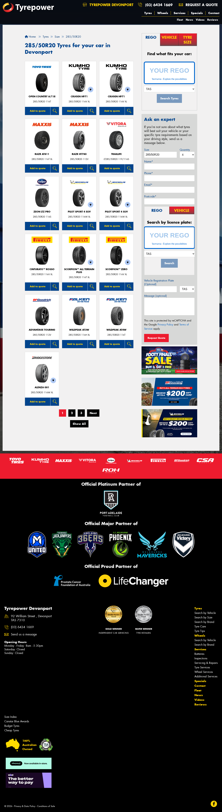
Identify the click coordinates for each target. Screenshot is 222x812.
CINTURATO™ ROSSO (42, 269)
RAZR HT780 (79, 154)
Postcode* (150, 196)
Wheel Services (203, 672)
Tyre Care (200, 626)
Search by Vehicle (205, 613)
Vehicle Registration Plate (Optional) (159, 282)
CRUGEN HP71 (79, 96)
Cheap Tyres (11, 730)
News (189, 19)
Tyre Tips (199, 631)
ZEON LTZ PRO (41, 211)
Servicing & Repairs (206, 663)
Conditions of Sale (46, 806)
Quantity (185, 150)
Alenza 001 (42, 387)
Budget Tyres (11, 726)
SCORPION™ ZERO (116, 269)
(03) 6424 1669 (159, 5)
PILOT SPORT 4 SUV (79, 211)
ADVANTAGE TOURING (42, 329)
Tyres (148, 13)
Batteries (199, 654)
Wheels (162, 13)
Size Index (10, 717)
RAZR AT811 (42, 154)
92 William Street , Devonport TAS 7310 (31, 618)
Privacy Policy (165, 324)
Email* (148, 185)
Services (179, 13)
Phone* (148, 173)
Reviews (212, 19)
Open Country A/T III (42, 96)
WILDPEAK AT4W (116, 329)
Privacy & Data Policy (24, 806)
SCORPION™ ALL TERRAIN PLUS (79, 271)
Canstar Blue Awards (16, 721)
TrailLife (116, 154)
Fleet (180, 19)
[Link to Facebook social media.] (214, 804)
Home (32, 37)
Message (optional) (155, 296)
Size (146, 150)
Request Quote (156, 337)
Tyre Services (202, 667)
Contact (213, 13)
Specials (197, 13)
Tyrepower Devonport (110, 5)
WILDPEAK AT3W (79, 329)
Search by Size (203, 617)
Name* (148, 161)
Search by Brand (204, 622)
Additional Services (205, 676)
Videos (200, 19)
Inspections (200, 658)
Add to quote (37, 110)
